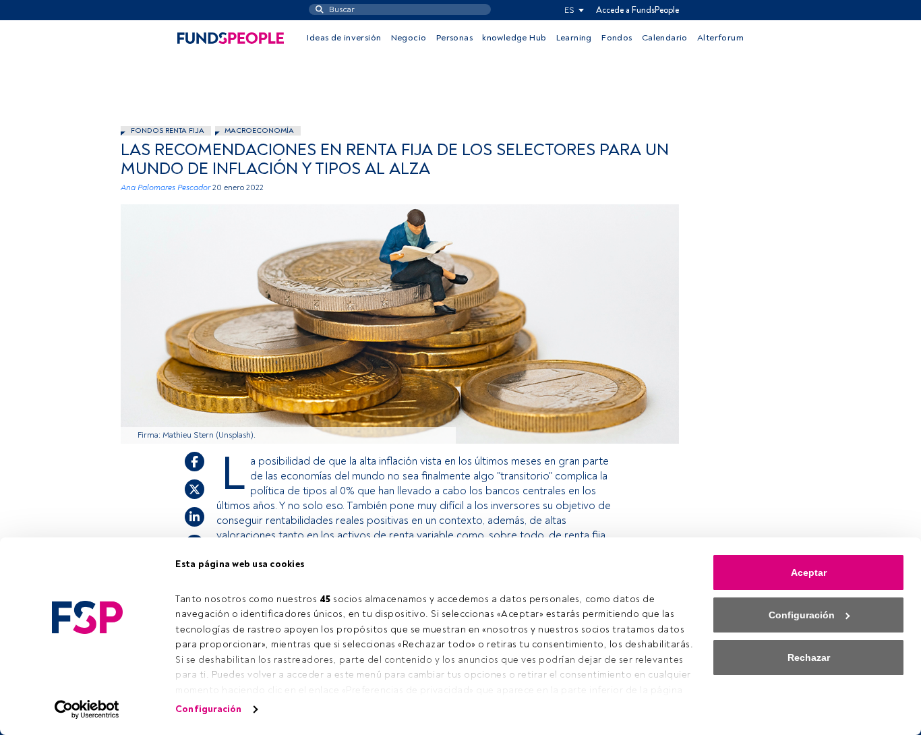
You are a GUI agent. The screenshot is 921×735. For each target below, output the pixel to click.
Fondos (616, 37)
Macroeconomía (259, 130)
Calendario (665, 37)
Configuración (208, 709)
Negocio (409, 37)
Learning (574, 37)
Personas (454, 37)
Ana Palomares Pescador (165, 188)
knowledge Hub (514, 37)
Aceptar (809, 572)
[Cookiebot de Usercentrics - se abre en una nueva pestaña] (87, 709)
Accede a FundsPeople (637, 10)
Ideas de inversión (344, 37)
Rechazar (809, 657)
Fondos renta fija (167, 130)
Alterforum (720, 37)
